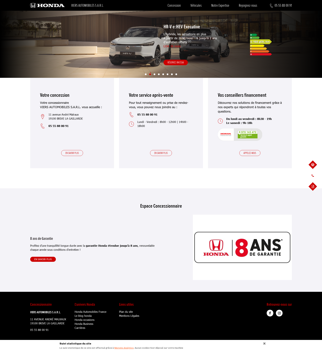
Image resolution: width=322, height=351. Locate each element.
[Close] (263, 342)
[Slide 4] (159, 74)
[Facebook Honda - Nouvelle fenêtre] (270, 313)
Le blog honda (83, 315)
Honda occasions (84, 319)
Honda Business (84, 323)
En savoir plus (72, 153)
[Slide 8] (176, 74)
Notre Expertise (220, 5)
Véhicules (196, 5)
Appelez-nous (250, 153)
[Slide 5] (163, 74)
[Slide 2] (150, 74)
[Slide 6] (167, 74)
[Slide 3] (154, 74)
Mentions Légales (129, 315)
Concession (174, 5)
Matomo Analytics (124, 348)
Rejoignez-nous (248, 5)
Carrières (80, 327)
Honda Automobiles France (90, 311)
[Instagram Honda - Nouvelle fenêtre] (279, 313)
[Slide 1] (146, 74)
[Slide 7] (172, 74)
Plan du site (126, 311)
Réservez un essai (176, 62)
